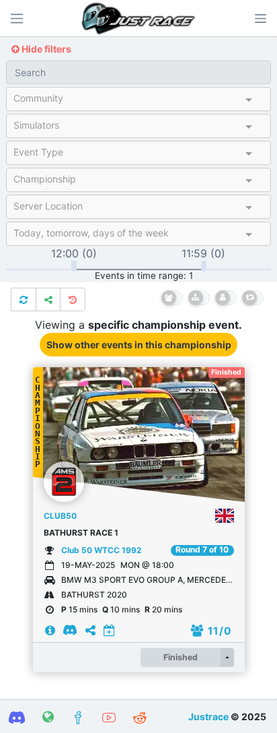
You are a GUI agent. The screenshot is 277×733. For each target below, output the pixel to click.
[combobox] (126, 101)
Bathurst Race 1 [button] (81, 533)
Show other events (138, 344)
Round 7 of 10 (202, 549)
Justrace (208, 716)
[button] (260, 18)
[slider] (74, 266)
